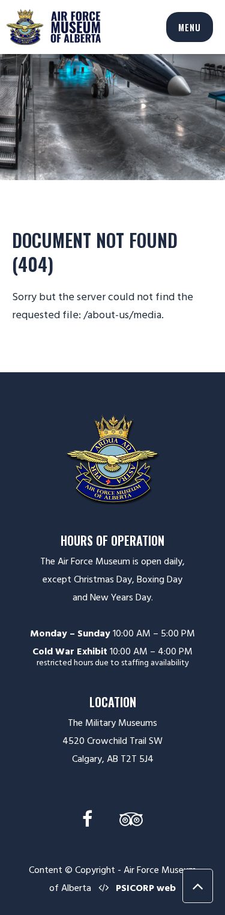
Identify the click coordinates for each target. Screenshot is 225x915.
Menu (189, 27)
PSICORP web (146, 888)
